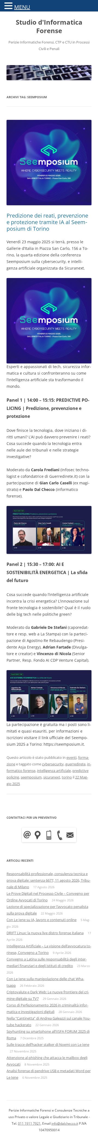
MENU (22, 7)
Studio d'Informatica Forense (49, 26)
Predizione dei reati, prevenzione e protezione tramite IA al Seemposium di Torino (47, 222)
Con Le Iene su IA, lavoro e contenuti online (41, 919)
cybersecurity (53, 764)
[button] (9, 5)
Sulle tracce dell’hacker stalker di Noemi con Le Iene (48, 1044)
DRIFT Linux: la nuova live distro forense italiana (45, 932)
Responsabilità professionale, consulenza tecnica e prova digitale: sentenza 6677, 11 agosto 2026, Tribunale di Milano (48, 880)
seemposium (31, 777)
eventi (71, 757)
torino (67, 777)
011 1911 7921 (29, 1123)
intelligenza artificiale (54, 770)
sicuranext (51, 777)
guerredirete (75, 764)
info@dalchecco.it (64, 1123)
